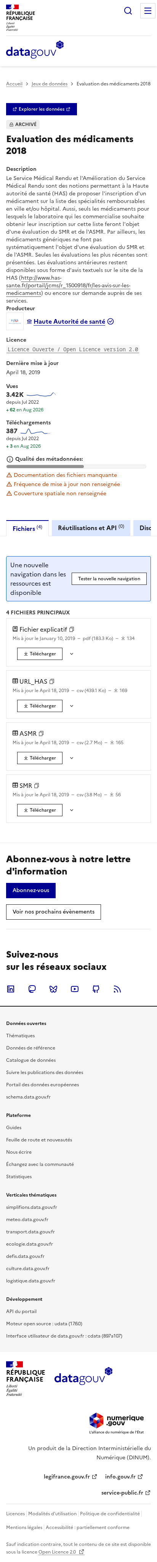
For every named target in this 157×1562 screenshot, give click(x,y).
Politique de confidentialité (110, 1513)
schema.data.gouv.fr (28, 1097)
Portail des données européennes (42, 1084)
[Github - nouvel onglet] (96, 989)
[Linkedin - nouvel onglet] (10, 989)
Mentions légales (24, 1527)
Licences (15, 1513)
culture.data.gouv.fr (28, 1268)
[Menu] (147, 10)
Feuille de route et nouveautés (39, 1139)
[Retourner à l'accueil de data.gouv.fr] (35, 50)
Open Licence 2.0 (57, 1552)
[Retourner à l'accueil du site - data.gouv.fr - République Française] (83, 1379)
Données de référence (30, 1048)
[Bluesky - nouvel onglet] (53, 989)
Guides (13, 1127)
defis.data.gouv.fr (25, 1256)
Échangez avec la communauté (40, 1164)
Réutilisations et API (91, 527)
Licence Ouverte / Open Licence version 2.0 (73, 349)
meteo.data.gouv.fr (27, 1219)
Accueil (14, 83)
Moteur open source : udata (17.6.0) (44, 1323)
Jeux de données (49, 83)
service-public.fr (122, 1493)
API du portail (21, 1311)
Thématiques (20, 1035)
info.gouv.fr (120, 1477)
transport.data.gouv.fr (30, 1231)
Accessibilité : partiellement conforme (88, 1527)
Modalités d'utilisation (52, 1513)
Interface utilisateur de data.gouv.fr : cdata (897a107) (64, 1336)
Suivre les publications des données (44, 1072)
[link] (41, 109)
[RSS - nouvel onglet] (117, 989)
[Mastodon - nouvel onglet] (32, 989)
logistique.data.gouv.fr (30, 1280)
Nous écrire (19, 1152)
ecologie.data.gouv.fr (29, 1244)
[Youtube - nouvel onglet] (74, 989)
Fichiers (27, 528)
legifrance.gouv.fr (67, 1477)
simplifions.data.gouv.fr (31, 1207)
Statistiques (19, 1176)
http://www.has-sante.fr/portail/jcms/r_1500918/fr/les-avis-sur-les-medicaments (68, 285)
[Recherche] (128, 10)
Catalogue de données (31, 1060)
